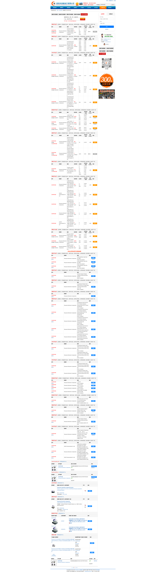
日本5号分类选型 (84, 14)
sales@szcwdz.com (107, 39)
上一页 (73, 567)
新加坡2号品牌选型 (110, 48)
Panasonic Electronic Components (64, 467)
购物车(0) (111, 0)
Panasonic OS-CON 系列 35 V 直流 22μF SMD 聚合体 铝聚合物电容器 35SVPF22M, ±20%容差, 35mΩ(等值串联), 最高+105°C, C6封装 (63, 541)
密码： (101, 21)
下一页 (76, 567)
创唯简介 (61, 7)
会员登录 (102, 13)
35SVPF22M (62, 492)
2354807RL (63, 529)
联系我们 (110, 7)
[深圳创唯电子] (107, 98)
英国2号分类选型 (77, 14)
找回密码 (106, 29)
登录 (107, 0)
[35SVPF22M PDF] (85, 505)
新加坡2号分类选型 (62, 14)
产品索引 (82, 7)
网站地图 (98, 569)
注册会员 (111, 13)
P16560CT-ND (65, 509)
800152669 (105, 40)
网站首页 (55, 7)
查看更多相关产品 (63, 461)
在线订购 (103, 7)
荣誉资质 (68, 7)
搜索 (93, 257)
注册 (115, 0)
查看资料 (95, 117)
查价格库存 (94, 466)
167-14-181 (65, 494)
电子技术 (96, 7)
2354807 (62, 521)
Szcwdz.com (77, 569)
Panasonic (77, 543)
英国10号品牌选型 (110, 51)
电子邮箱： (102, 16)
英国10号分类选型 (70, 14)
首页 (57, 10)
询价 (95, 31)
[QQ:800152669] (107, 45)
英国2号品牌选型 (102, 51)
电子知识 (89, 7)
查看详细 (92, 467)
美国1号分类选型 (55, 14)
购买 (95, 45)
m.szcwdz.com (108, 41)
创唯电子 (81, 569)
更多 (52, 259)
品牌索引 (75, 7)
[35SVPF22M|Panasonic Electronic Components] (54, 470)
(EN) (71, 523)
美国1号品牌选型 (102, 48)
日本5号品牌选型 (102, 53)
